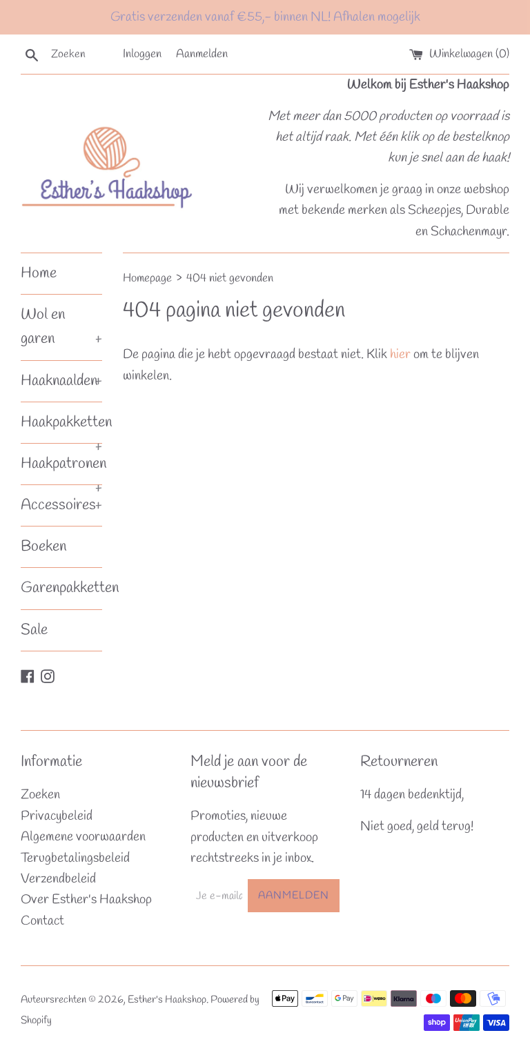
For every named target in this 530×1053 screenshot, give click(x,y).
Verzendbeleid (58, 879)
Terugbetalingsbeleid (75, 858)
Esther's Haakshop (167, 1000)
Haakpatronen (61, 468)
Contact (42, 921)
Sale (34, 630)
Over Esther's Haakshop (86, 900)
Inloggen (142, 54)
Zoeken (40, 795)
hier (400, 355)
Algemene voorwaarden (83, 837)
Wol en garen (61, 326)
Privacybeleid (56, 816)
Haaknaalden (61, 381)
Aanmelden (202, 54)
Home (39, 273)
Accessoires (61, 505)
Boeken (43, 546)
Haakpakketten (61, 427)
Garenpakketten (61, 588)
